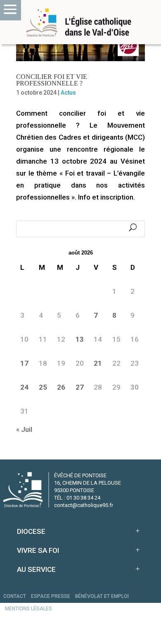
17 (24, 363)
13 (80, 339)
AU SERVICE (36, 569)
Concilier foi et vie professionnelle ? (51, 80)
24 (24, 387)
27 (80, 387)
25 (43, 387)
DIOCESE (31, 531)
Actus (68, 92)
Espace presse (50, 596)
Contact (14, 596)
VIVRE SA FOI (38, 550)
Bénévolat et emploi (102, 596)
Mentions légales (28, 609)
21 (98, 363)
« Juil (24, 429)
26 (61, 387)
